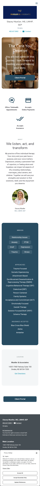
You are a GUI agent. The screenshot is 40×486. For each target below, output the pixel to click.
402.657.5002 (13, 31)
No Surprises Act (7, 430)
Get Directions (20, 374)
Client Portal (20, 78)
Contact (28, 31)
